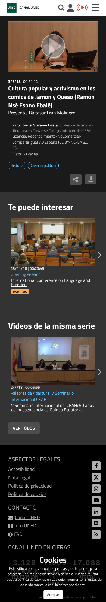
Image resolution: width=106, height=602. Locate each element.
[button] (99, 255)
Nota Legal (19, 477)
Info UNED (25, 525)
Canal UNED (27, 517)
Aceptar (53, 594)
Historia (17, 165)
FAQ (18, 534)
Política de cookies (27, 494)
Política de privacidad (30, 485)
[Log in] (70, 8)
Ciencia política (43, 165)
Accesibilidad (21, 469)
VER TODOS (24, 428)
